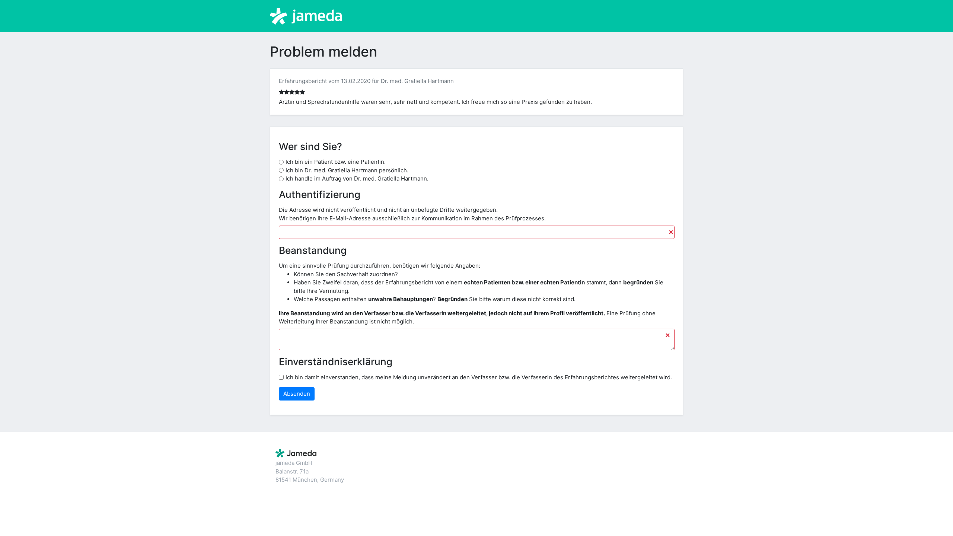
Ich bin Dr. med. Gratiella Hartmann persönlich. (347, 170)
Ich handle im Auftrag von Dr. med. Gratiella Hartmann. (357, 178)
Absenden (296, 393)
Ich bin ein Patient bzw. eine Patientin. (336, 161)
